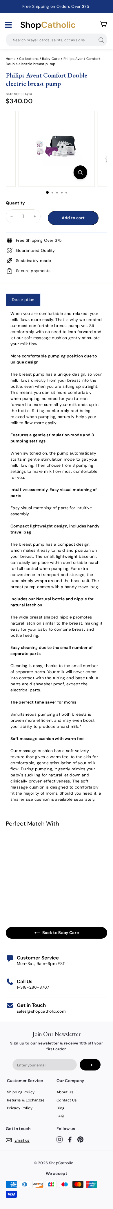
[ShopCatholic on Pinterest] (80, 1139)
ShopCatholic (61, 1162)
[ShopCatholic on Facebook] (70, 1139)
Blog (60, 1107)
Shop (48, 25)
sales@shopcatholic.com (41, 1011)
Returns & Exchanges (26, 1100)
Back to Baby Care (60, 932)
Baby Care (51, 58)
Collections (29, 58)
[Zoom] (80, 172)
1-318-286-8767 (33, 987)
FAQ (60, 1116)
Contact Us (67, 1100)
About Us (65, 1092)
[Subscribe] (90, 1064)
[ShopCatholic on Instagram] (60, 1139)
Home (11, 58)
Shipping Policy (20, 1092)
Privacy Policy (19, 1107)
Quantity (15, 203)
